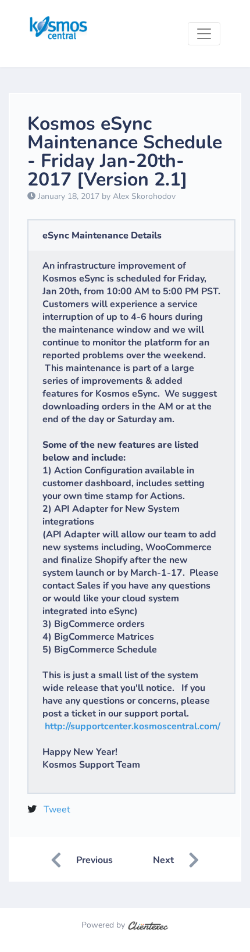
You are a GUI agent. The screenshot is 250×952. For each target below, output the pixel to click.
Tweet (57, 809)
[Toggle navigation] (204, 33)
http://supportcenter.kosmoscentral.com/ (132, 726)
